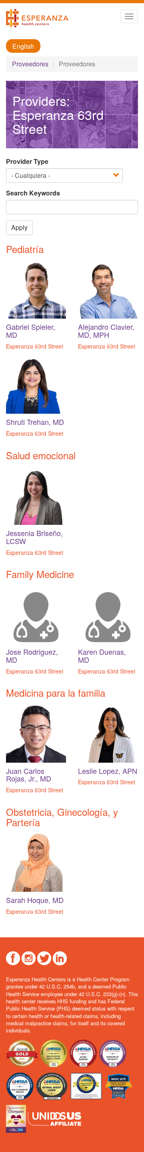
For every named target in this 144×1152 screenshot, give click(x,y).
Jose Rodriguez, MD (32, 655)
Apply (19, 227)
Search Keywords (33, 193)
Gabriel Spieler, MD (30, 330)
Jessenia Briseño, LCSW (34, 537)
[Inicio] (37, 18)
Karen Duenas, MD (102, 655)
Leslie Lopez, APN (107, 770)
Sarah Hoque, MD (35, 900)
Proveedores (30, 63)
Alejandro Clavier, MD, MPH (106, 330)
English (23, 46)
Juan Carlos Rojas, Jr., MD (28, 774)
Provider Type (27, 161)
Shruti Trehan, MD (35, 422)
